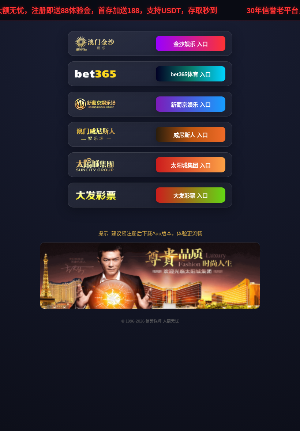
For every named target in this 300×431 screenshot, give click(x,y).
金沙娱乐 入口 (190, 44)
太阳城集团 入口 (191, 165)
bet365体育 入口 (190, 74)
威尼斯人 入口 (190, 135)
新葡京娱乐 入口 (191, 105)
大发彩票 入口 (190, 195)
